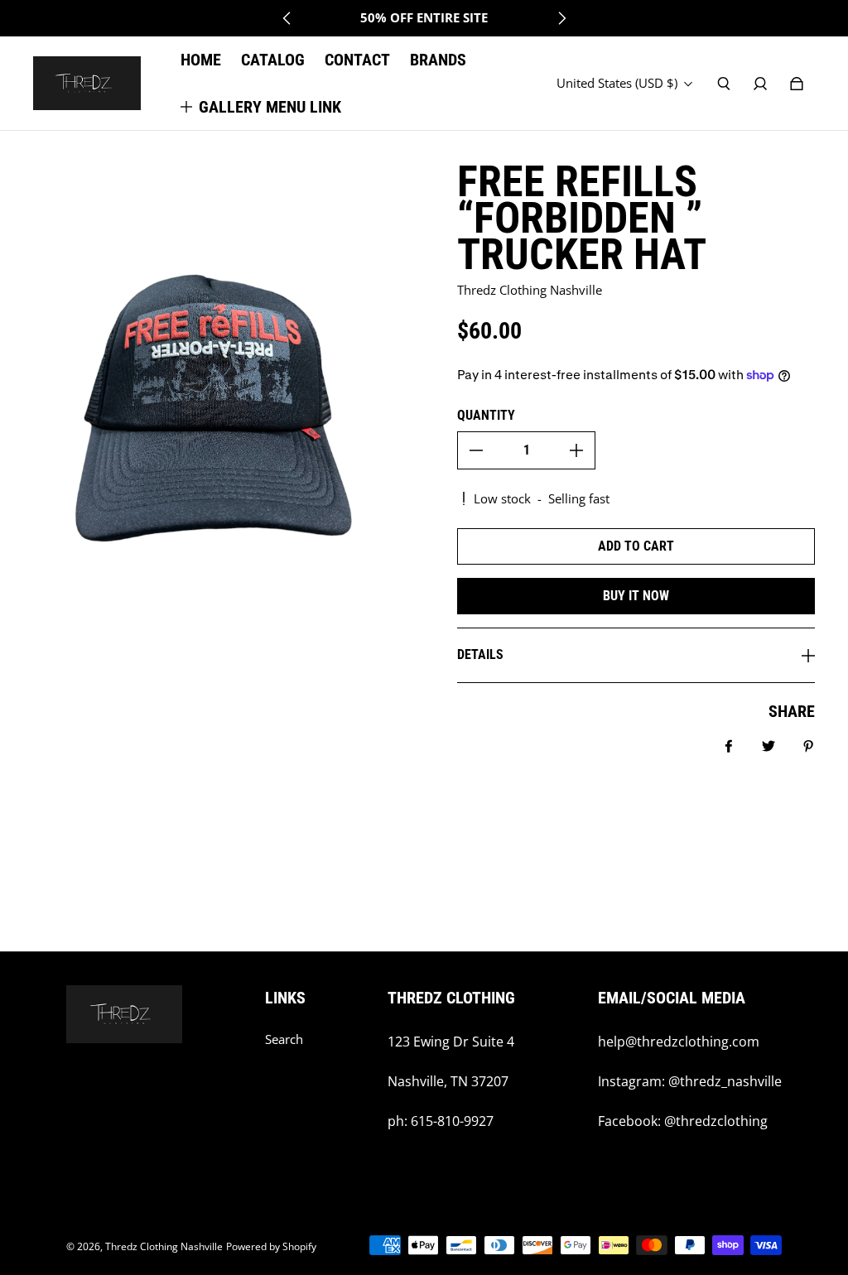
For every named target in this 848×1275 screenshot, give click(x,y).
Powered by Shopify (271, 1246)
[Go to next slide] (561, 18)
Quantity (486, 415)
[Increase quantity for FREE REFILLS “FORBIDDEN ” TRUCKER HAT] (576, 450)
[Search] (724, 83)
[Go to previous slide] (287, 18)
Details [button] (480, 654)
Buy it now (636, 596)
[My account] (760, 83)
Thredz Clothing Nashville (164, 1246)
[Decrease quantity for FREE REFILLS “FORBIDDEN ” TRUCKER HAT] (476, 450)
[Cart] (796, 83)
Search (284, 1039)
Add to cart (636, 546)
